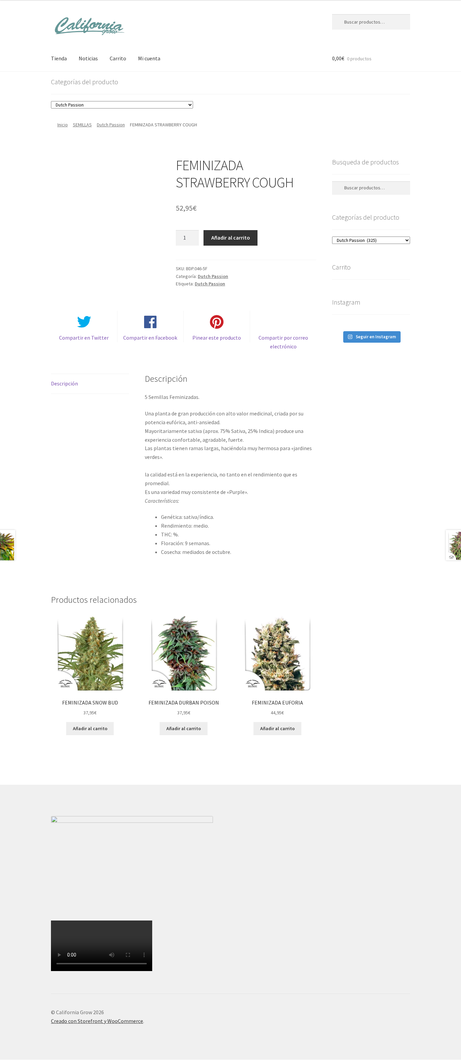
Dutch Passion (111, 125)
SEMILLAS (82, 125)
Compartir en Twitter (84, 337)
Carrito (118, 58)
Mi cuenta (149, 58)
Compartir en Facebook (150, 337)
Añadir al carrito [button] (90, 728)
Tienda (59, 58)
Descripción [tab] (64, 383)
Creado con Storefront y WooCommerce (97, 1021)
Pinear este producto (216, 337)
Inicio (62, 125)
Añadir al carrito (230, 237)
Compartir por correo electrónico (283, 342)
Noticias (88, 58)
